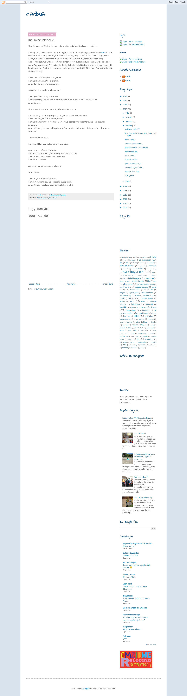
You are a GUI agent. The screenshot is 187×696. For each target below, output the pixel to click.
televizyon (123, 342)
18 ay (144, 257)
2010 (125, 203)
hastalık (123, 307)
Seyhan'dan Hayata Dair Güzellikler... (138, 544)
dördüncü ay (148, 296)
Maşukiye (144, 325)
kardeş (141, 319)
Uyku (125, 345)
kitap (145, 322)
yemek (125, 348)
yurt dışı (142, 348)
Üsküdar (143, 345)
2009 (125, 208)
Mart (127, 181)
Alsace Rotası (128, 546)
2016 (125, 105)
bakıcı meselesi (128, 275)
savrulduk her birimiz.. (134, 144)
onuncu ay (150, 328)
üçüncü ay (133, 345)
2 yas (124, 260)
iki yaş (153, 313)
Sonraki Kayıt (34, 284)
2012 (125, 195)
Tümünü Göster (151, 645)
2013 (125, 191)
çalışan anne (127, 284)
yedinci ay (152, 345)
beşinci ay (150, 278)
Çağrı (125, 639)
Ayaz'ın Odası (140, 434)
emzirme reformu (147, 298)
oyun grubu (132, 331)
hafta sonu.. (130, 140)
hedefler (145, 310)
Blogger (86, 689)
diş (145, 290)
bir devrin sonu (138, 281)
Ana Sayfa (71, 284)
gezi (132, 301)
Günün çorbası (129, 574)
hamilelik (149, 304)
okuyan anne (128, 596)
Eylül (127, 113)
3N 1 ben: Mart (129, 577)
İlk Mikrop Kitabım (130, 556)
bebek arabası (143, 275)
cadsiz (35, 14)
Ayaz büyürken (42, 198)
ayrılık (154, 272)
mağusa (134, 325)
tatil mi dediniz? (141, 477)
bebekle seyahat (135, 278)
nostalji (122, 328)
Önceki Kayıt (108, 284)
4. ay (135, 263)
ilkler (136, 316)
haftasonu (135, 304)
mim (152, 325)
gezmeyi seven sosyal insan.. (137, 148)
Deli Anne (127, 636)
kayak (121, 322)
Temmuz (129, 121)
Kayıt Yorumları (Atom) (44, 289)
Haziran (128, 126)
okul (129, 328)
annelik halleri (137, 269)
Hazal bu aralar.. (131, 160)
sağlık (152, 333)
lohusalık (125, 325)
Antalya (148, 269)
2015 (125, 109)
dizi (152, 290)
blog (148, 281)
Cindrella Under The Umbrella (135, 608)
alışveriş (143, 266)
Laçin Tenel (127, 584)
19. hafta (152, 257)
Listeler (153, 322)
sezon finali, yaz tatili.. (134, 168)
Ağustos (129, 117)
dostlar (137, 296)
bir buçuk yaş (124, 281)
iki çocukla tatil (142, 313)
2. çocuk (132, 260)
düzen (122, 298)
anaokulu (152, 266)
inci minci (53, 198)
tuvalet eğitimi (143, 342)
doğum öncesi (148, 293)
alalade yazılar (127, 265)
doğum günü (133, 293)
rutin (133, 333)
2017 (125, 101)
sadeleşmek (142, 333)
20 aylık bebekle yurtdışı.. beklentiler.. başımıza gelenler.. (144, 456)
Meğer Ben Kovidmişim (132, 629)
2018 (125, 96)
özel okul (144, 331)
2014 (125, 186)
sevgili (145, 336)
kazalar (130, 322)
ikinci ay (126, 316)
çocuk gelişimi (125, 287)
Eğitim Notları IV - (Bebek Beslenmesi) (137, 418)
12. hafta (136, 257)
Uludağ (153, 342)
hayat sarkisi (133, 307)
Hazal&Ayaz (131, 310)
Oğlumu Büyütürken (131, 553)
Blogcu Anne (128, 627)
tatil (138, 339)
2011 (125, 199)
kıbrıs (138, 322)
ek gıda (132, 298)
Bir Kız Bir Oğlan (129, 562)
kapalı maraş (125, 319)
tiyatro (132, 342)
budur (102, 52)
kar (135, 319)
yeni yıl (133, 348)
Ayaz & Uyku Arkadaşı (143, 497)
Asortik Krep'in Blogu (131, 615)
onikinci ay (139, 328)
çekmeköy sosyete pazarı (145, 284)
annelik (125, 269)
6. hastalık (150, 263)
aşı (155, 269)
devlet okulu (135, 290)
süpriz (130, 339)
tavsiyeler (149, 339)
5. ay (141, 263)
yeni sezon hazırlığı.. (133, 164)
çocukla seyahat (141, 287)
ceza (155, 281)
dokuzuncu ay (125, 296)
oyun (122, 331)
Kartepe (151, 319)
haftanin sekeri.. (131, 152)
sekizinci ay (124, 336)
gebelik (122, 301)
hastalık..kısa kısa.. (132, 172)
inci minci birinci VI (132, 129)
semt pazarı (135, 336)
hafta (143, 301)
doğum (122, 293)
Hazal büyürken (148, 307)
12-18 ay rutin (125, 257)
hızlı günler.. (130, 176)
